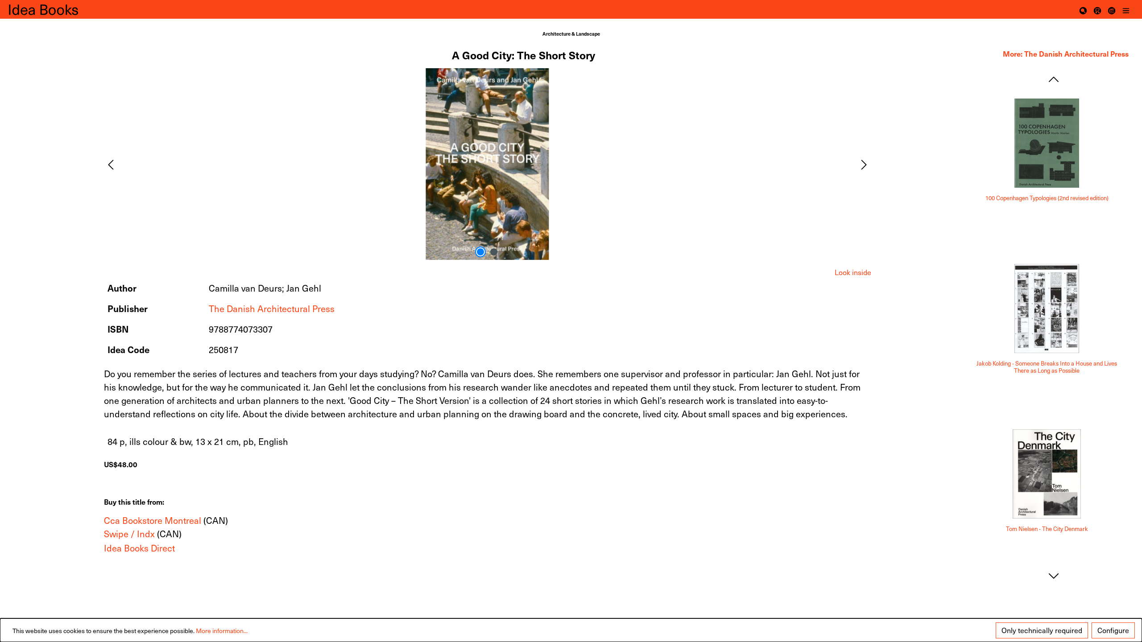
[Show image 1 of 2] (480, 251)
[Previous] (110, 163)
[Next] (864, 163)
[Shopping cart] (1097, 9)
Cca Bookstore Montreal (152, 520)
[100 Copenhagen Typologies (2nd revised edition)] (1047, 143)
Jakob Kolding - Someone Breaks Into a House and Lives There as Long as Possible (1046, 367)
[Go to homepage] (53, 9)
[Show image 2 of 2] (493, 251)
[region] (487, 164)
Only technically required (1041, 630)
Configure (1113, 630)
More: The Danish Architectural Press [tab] (1066, 53)
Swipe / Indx (129, 533)
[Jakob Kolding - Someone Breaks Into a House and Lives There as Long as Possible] (1047, 308)
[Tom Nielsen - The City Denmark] (1047, 474)
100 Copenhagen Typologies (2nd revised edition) (1047, 198)
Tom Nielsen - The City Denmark (1047, 529)
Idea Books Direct (139, 548)
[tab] (853, 272)
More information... (222, 630)
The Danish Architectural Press (272, 308)
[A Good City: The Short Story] (487, 164)
